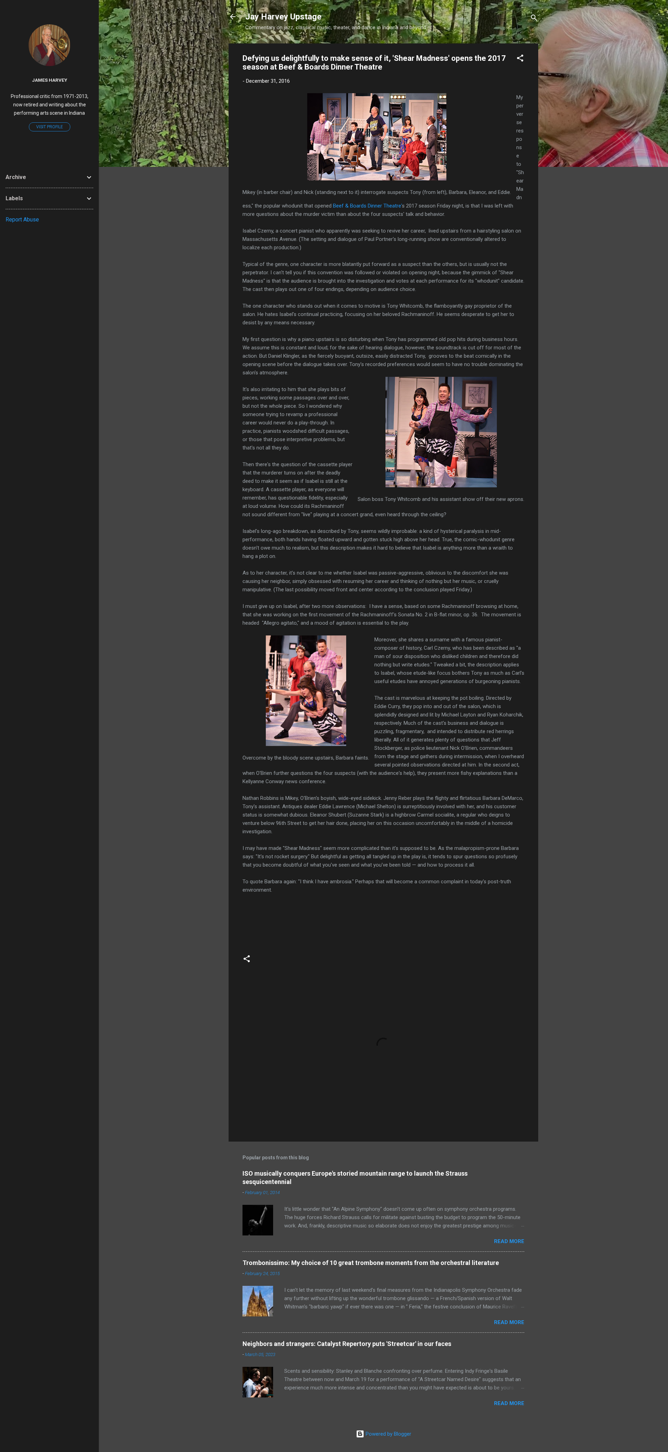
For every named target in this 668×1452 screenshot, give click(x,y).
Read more (509, 1241)
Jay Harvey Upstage (283, 17)
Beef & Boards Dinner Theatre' (367, 206)
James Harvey (49, 80)
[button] (520, 59)
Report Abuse (22, 219)
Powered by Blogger (387, 1434)
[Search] (534, 19)
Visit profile (49, 126)
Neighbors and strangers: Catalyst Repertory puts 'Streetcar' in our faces (346, 1343)
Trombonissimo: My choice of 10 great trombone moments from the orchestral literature (370, 1262)
